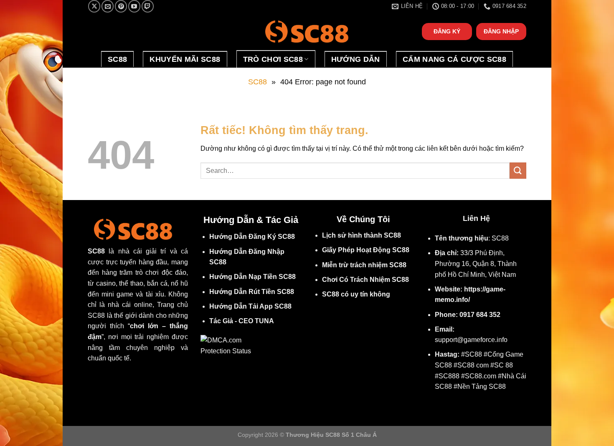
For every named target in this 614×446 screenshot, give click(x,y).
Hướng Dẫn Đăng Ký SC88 (252, 236)
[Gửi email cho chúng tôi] (107, 6)
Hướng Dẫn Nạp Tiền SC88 (252, 276)
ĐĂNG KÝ (447, 31)
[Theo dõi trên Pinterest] (121, 6)
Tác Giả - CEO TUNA (241, 320)
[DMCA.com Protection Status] (228, 345)
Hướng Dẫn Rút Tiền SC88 (251, 291)
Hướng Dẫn (355, 59)
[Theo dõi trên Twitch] (148, 6)
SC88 (117, 59)
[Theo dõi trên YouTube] (134, 6)
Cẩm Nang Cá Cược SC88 (454, 59)
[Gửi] (518, 170)
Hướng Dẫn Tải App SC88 (250, 306)
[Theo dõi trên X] (94, 6)
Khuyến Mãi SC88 (185, 59)
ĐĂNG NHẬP (501, 31)
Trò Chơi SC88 (273, 59)
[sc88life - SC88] (307, 31)
